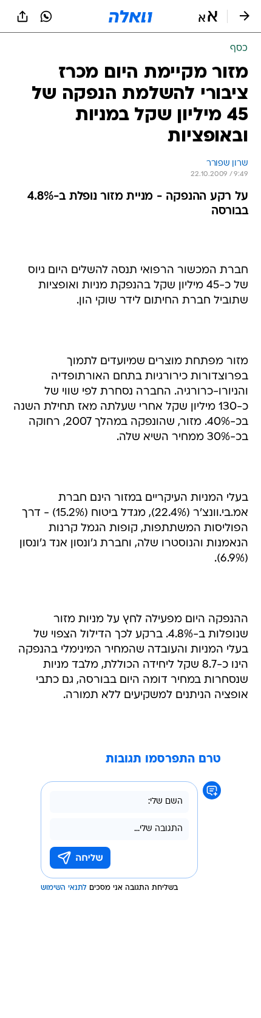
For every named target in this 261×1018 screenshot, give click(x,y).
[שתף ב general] (22, 16)
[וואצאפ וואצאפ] (46, 16)
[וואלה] (130, 16)
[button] (207, 16)
